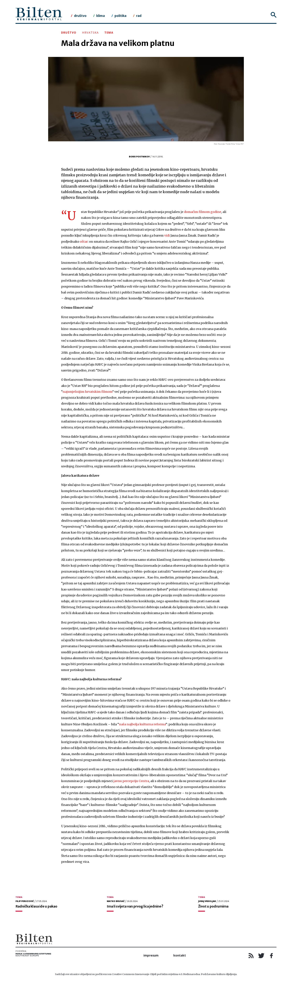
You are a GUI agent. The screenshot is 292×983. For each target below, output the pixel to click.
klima (100, 15)
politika (120, 15)
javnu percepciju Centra (131, 781)
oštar (84, 241)
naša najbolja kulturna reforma (142, 724)
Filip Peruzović (25, 901)
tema (108, 32)
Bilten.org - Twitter (261, 955)
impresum (151, 955)
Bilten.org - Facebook (271, 955)
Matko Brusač (116, 901)
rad (138, 15)
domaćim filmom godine (202, 212)
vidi (167, 235)
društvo (80, 15)
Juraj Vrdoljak (207, 901)
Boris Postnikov (139, 156)
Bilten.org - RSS (251, 955)
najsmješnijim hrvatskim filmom (87, 392)
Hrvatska (90, 32)
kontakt (179, 955)
